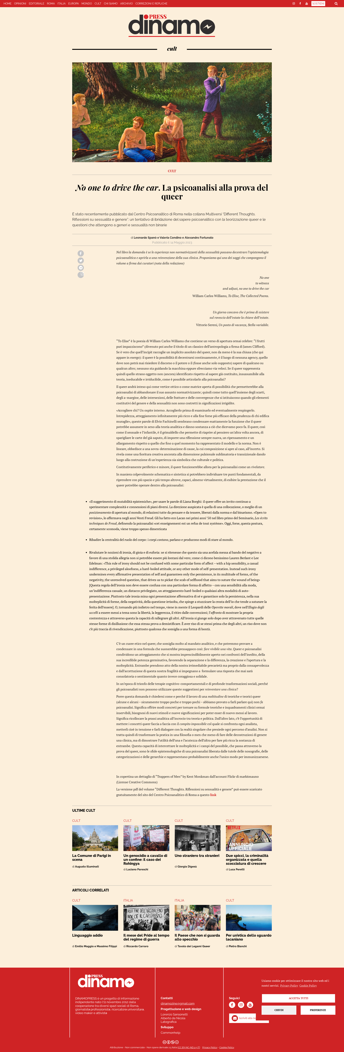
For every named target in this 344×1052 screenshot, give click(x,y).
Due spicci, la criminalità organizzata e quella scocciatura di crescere (247, 859)
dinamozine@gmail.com (178, 1003)
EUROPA (73, 3)
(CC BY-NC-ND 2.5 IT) (189, 1047)
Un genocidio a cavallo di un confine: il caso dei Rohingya (145, 859)
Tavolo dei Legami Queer (194, 946)
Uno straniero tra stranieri (197, 855)
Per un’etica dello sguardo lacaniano (248, 937)
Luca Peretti (237, 869)
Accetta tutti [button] (298, 998)
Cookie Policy (226, 1047)
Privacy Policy (209, 1047)
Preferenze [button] (318, 1010)
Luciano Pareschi (137, 869)
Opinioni (20, 3)
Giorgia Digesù (187, 866)
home (7, 3)
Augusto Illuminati (87, 866)
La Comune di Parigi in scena (91, 857)
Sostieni (318, 3)
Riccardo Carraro (137, 946)
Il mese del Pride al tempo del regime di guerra (146, 937)
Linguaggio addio (87, 935)
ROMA (51, 3)
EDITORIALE (36, 3)
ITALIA (62, 3)
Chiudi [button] (278, 1010)
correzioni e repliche (151, 3)
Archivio (126, 3)
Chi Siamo (111, 3)
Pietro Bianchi (238, 946)
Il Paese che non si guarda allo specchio (197, 937)
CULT (98, 3)
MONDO (87, 3)
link (213, 795)
